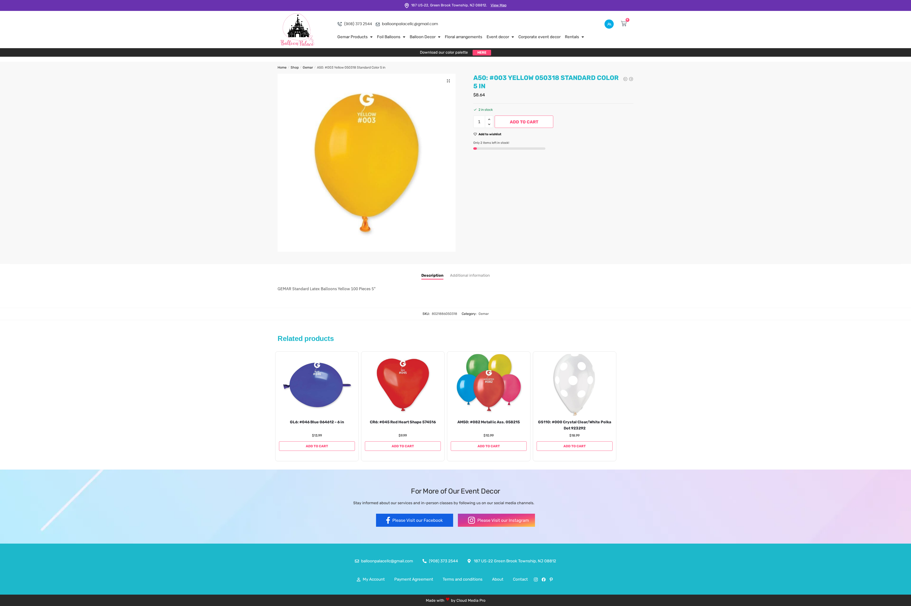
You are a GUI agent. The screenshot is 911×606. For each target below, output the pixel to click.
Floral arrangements (463, 36)
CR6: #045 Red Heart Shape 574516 (403, 422)
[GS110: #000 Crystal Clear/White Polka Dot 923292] (575, 385)
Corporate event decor (539, 36)
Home (282, 67)
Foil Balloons (388, 36)
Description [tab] (432, 275)
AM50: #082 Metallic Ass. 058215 (488, 422)
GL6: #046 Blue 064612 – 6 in (317, 422)
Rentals (572, 36)
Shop (295, 67)
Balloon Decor (423, 36)
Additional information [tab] (470, 275)
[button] (448, 81)
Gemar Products (352, 36)
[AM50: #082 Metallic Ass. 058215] (489, 385)
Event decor (498, 36)
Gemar (308, 67)
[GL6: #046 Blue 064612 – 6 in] (317, 385)
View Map (499, 5)
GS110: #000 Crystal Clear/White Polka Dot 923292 (574, 425)
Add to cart (524, 122)
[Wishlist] (347, 361)
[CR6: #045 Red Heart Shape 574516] (403, 385)
